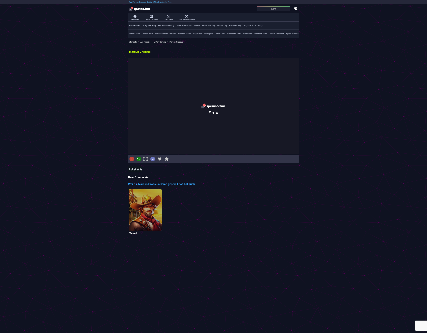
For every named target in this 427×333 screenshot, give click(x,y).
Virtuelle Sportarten (276, 34)
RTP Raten (168, 20)
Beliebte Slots (134, 34)
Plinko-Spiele (220, 34)
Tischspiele (208, 34)
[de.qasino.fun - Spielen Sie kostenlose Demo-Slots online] (139, 8)
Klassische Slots (234, 34)
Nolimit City (222, 25)
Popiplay (259, 25)
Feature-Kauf (147, 34)
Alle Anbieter (135, 25)
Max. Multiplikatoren (187, 20)
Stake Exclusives (184, 25)
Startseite (135, 20)
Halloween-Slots (260, 34)
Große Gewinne (151, 20)
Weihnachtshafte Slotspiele (165, 34)
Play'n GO (248, 25)
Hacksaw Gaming (166, 25)
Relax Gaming (208, 25)
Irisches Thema (184, 34)
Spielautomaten (292, 34)
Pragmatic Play (149, 25)
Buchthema (247, 34)
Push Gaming (235, 25)
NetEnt (197, 25)
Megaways (197, 34)
